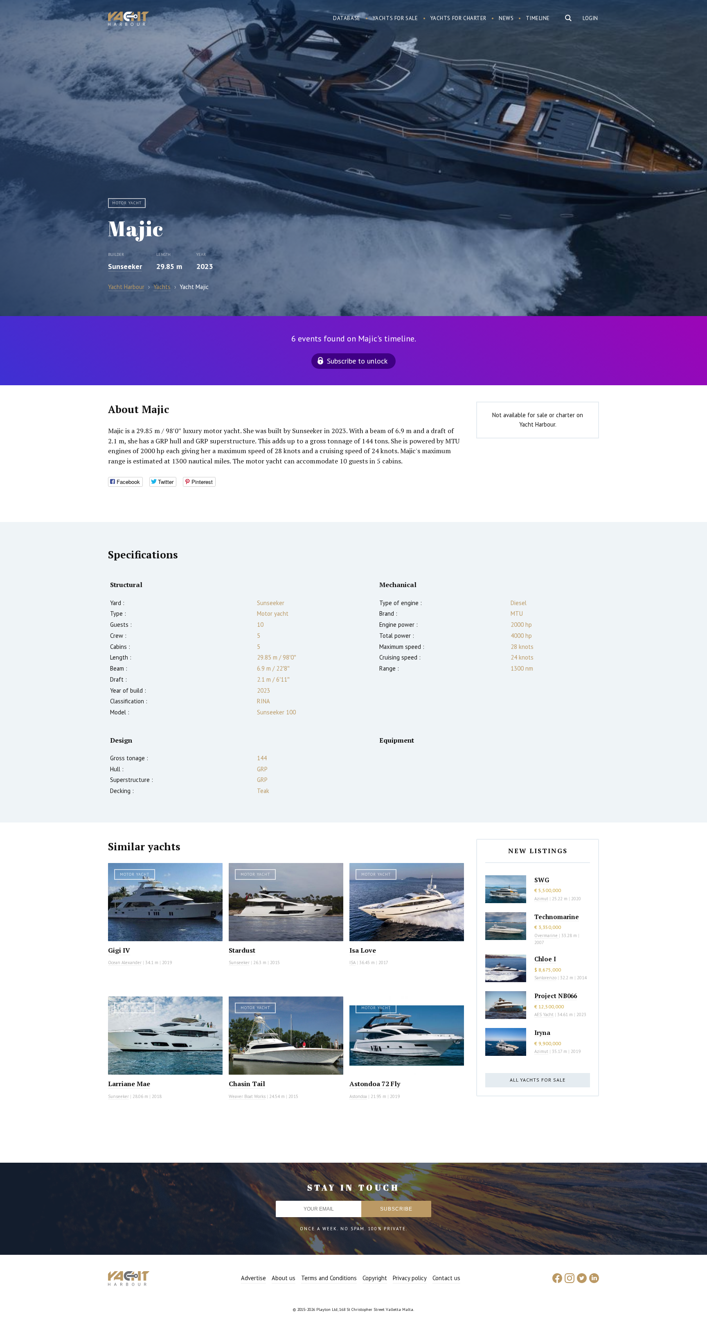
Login (590, 18)
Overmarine (546, 935)
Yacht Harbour (128, 19)
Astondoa (358, 1096)
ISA (352, 962)
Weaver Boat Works (247, 1096)
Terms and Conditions (329, 1278)
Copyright (375, 1278)
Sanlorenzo (545, 978)
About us (283, 1278)
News (506, 18)
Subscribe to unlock (357, 361)
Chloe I (545, 959)
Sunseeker (125, 266)
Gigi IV (119, 950)
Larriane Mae (129, 1083)
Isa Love (362, 950)
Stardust (242, 950)
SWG (541, 880)
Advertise (253, 1278)
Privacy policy (410, 1278)
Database (346, 18)
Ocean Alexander (125, 962)
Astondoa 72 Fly (374, 1083)
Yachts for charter (458, 18)
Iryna (542, 1032)
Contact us (446, 1278)
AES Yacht (544, 1014)
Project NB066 (555, 996)
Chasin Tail (247, 1083)
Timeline (538, 18)
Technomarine (556, 917)
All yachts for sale (537, 1080)
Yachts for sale (395, 18)
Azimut (541, 898)
